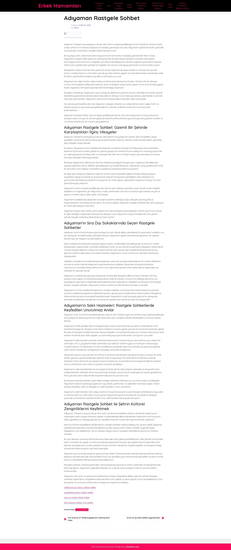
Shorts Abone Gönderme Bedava (141, 5)
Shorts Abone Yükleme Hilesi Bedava (157, 5)
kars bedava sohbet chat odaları (78, 502)
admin (76, 28)
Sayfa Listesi (129, 5)
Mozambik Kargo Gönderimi (119, 5)
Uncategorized (82, 510)
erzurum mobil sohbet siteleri (77, 497)
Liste (108, 6)
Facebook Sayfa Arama (99, 5)
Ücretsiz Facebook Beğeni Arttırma (182, 5)
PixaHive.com (132, 547)
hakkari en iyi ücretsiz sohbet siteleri (80, 487)
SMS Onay (170, 5)
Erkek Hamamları (59, 6)
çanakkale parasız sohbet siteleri (78, 492)
